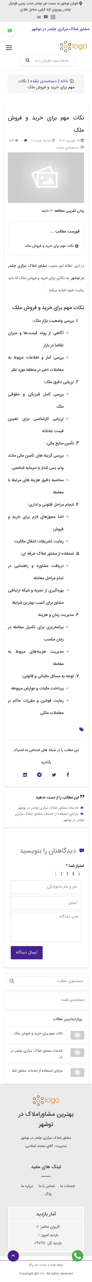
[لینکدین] (24, 775)
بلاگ (48, 1194)
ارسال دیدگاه (26, 952)
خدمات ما (67, 1186)
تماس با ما (47, 1186)
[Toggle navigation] (9, 48)
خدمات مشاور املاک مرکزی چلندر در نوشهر (48, 808)
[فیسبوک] (68, 775)
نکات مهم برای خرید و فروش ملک (38, 1034)
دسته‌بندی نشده (43, 81)
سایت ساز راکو (38, 1264)
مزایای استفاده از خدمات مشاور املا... (36, 1071)
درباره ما (27, 1186)
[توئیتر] (54, 775)
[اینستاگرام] (53, 18)
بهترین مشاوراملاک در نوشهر (46, 1119)
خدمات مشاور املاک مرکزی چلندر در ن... (36, 1054)
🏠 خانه (67, 81)
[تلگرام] (39, 775)
